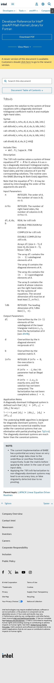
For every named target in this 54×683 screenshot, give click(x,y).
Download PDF (27, 36)
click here (26, 62)
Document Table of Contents (26, 90)
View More (23, 46)
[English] (43, 4)
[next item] (52, 10)
